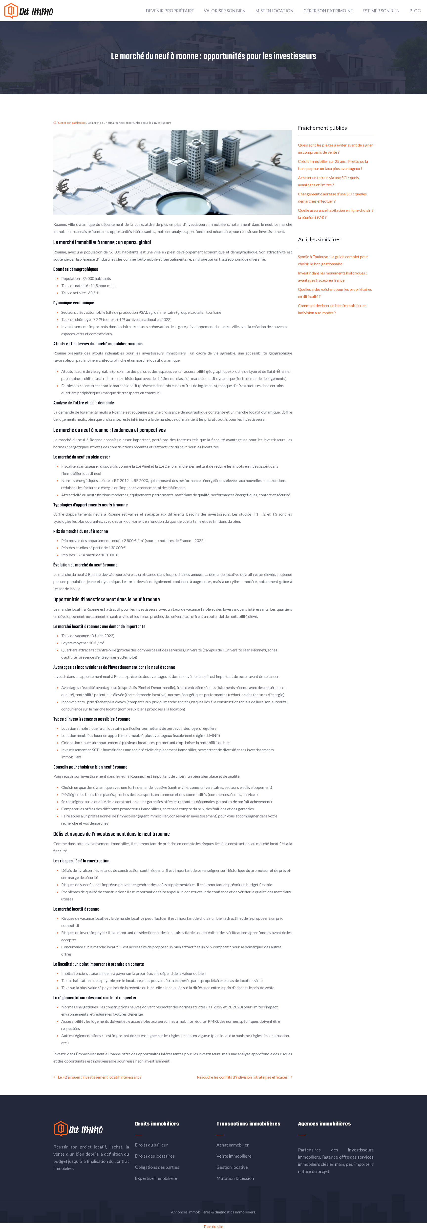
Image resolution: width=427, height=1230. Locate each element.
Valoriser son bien (225, 10)
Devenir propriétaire (170, 10)
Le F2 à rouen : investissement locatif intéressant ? (100, 1077)
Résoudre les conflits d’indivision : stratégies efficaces (242, 1077)
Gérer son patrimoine (328, 10)
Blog (415, 10)
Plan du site (213, 1226)
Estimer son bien (381, 10)
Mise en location (275, 10)
